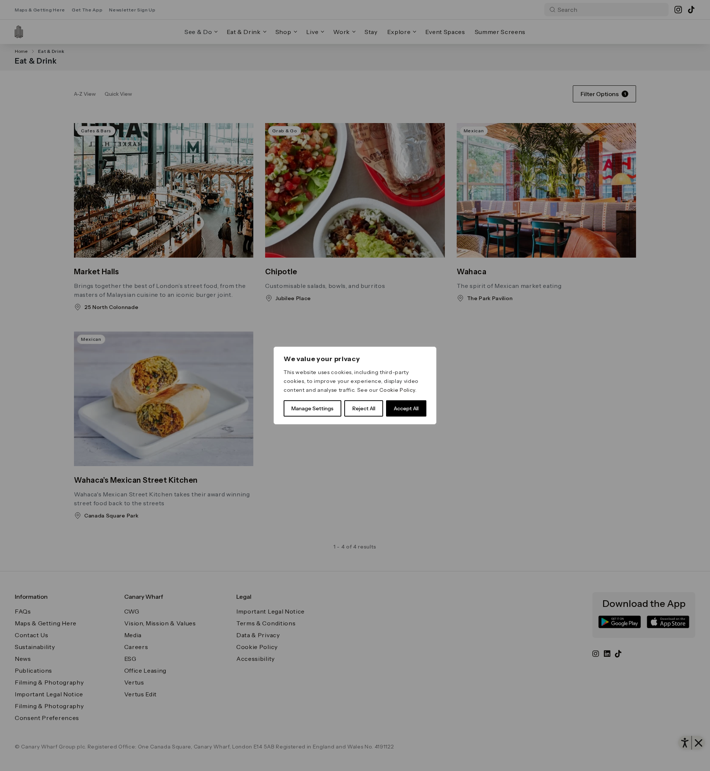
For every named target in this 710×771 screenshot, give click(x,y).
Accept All (406, 408)
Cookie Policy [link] (397, 390)
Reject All (363, 408)
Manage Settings (312, 408)
